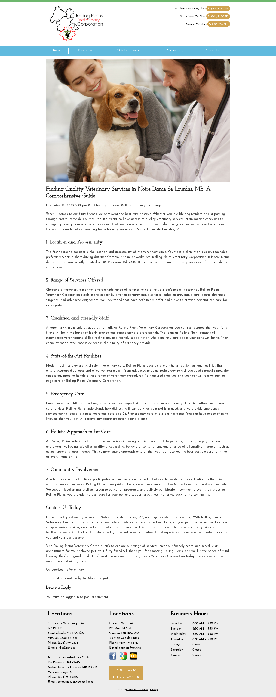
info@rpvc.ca (66, 647)
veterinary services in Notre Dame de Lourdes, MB (142, 229)
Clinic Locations (127, 50)
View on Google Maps (62, 638)
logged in (72, 597)
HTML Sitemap (124, 676)
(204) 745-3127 (220, 23)
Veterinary (76, 569)
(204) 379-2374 (219, 8)
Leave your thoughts (149, 205)
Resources (173, 50)
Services (83, 50)
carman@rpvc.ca (130, 647)
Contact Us (212, 50)
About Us (124, 669)
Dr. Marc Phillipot (120, 205)
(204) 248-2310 (219, 16)
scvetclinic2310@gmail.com (75, 681)
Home (57, 50)
